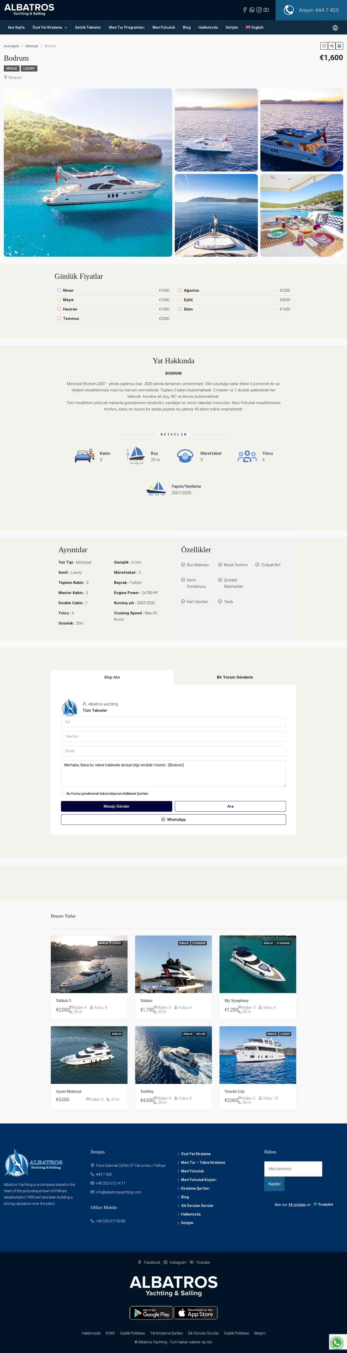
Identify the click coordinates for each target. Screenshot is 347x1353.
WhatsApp (176, 819)
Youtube (202, 1262)
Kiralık (11, 68)
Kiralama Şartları (195, 1188)
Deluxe (201, 1034)
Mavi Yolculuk (163, 27)
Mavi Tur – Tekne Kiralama (203, 1162)
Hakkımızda (208, 27)
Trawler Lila (234, 1091)
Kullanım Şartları (135, 793)
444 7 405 (327, 10)
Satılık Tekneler (88, 27)
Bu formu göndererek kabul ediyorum (107, 793)
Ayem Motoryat (68, 1091)
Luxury (29, 68)
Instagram (178, 1262)
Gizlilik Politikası (132, 1333)
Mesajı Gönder (117, 806)
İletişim (232, 27)
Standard (199, 943)
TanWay (147, 1091)
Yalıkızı (146, 1000)
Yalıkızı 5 (63, 1000)
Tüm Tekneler (95, 710)
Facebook (152, 1262)
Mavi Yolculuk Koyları (198, 1180)
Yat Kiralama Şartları (166, 1333)
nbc (210, 1342)
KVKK (110, 1333)
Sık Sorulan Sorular (197, 1206)
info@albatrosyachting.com (118, 1192)
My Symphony (237, 1000)
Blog (187, 27)
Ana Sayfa (16, 27)
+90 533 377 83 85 (110, 1221)
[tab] (112, 677)
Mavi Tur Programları (127, 27)
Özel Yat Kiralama (47, 27)
